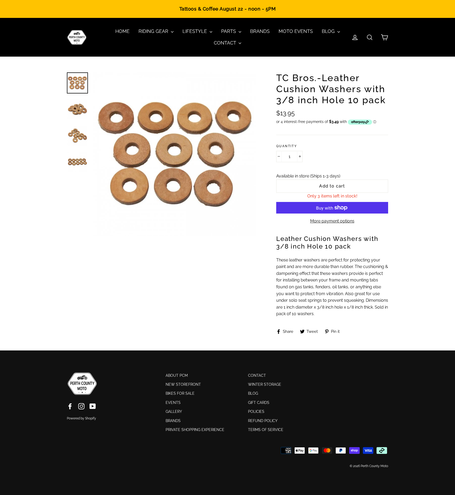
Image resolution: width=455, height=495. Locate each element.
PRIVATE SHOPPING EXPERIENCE (195, 430)
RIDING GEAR (154, 31)
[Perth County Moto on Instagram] (81, 406)
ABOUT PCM (177, 375)
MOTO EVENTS (296, 31)
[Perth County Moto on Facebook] (70, 406)
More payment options (332, 221)
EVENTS (173, 402)
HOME (122, 31)
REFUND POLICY (263, 421)
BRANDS (260, 31)
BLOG (329, 31)
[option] (174, 154)
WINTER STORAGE (264, 384)
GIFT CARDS (258, 402)
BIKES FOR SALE (180, 393)
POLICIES (256, 411)
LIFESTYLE (195, 31)
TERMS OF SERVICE (265, 430)
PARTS (229, 31)
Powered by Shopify (81, 418)
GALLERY (174, 411)
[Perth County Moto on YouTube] (93, 406)
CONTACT (225, 43)
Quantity (286, 146)
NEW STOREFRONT (183, 384)
